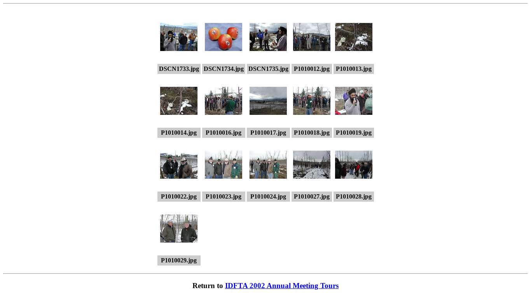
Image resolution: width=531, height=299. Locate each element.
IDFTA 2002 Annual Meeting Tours (282, 285)
